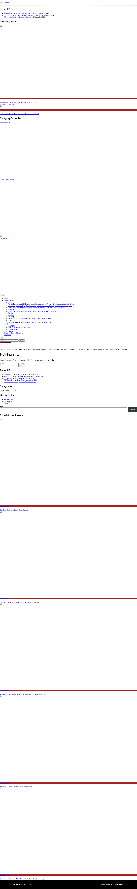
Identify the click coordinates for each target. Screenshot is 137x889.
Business (11, 315)
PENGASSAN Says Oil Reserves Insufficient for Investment (23, 15)
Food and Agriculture (40, 306)
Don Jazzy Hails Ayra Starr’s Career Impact (14, 510)
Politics (2, 98)
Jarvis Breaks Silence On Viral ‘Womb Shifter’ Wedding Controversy (22, 879)
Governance (32, 311)
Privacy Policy (8, 401)
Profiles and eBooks (19, 327)
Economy (11, 317)
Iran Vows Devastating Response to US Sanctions (20, 382)
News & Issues (9, 300)
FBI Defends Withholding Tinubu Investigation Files (20, 380)
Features (10, 320)
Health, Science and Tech (36, 307)
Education (11, 309)
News (1, 110)
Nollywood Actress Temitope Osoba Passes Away (16, 787)
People (6, 324)
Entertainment (4, 506)
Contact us (7, 335)
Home (6, 298)
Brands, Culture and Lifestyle (13, 333)
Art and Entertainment (41, 304)
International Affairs (30, 318)
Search (2, 406)
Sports (30, 322)
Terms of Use (8, 399)
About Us (7, 403)
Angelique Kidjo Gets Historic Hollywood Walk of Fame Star (19, 602)
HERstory (11, 331)
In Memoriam (12, 329)
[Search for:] (9, 340)
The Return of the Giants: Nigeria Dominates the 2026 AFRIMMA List (22, 694)
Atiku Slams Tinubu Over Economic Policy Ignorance (21, 13)
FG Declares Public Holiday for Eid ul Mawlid (19, 17)
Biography (11, 326)
